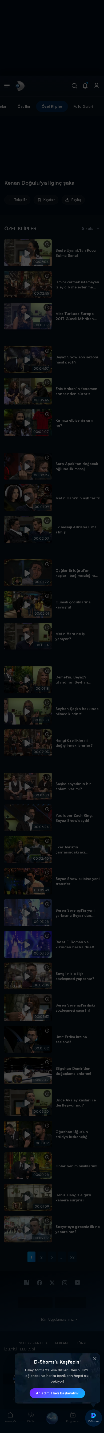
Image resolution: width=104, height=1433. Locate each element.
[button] (94, 1359)
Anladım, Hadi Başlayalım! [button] (57, 1393)
